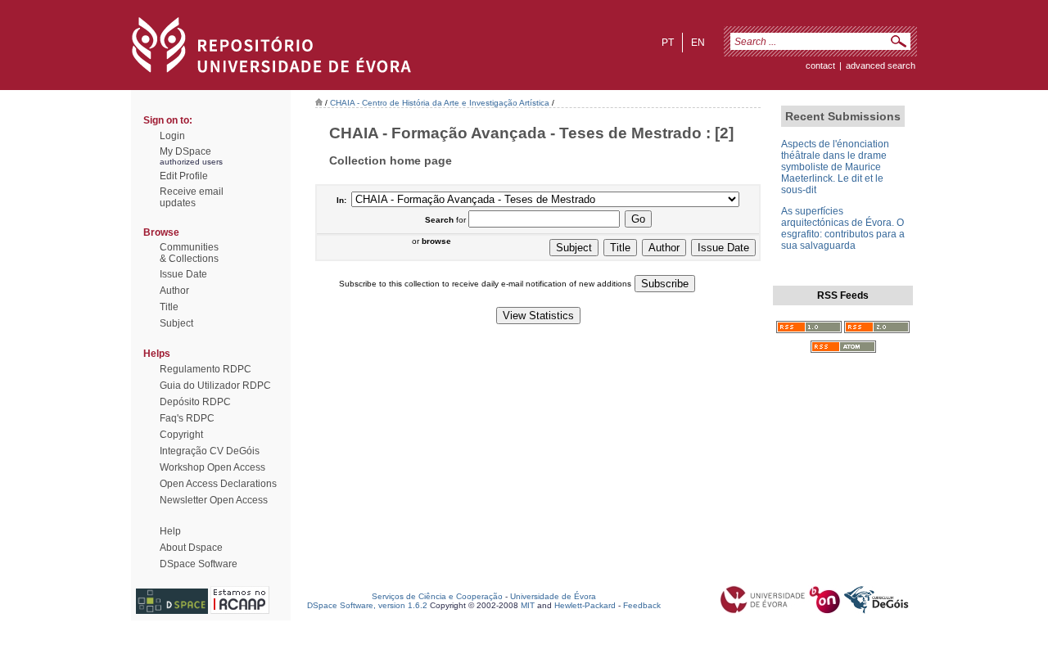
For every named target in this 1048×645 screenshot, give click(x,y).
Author (174, 290)
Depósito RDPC (195, 402)
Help (170, 531)
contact (820, 65)
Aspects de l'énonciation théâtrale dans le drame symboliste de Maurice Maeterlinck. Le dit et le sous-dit (835, 167)
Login (172, 136)
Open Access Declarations (218, 483)
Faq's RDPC (187, 418)
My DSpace (185, 151)
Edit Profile (184, 176)
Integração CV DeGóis (210, 451)
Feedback (642, 605)
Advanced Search (880, 65)
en (698, 42)
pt (668, 42)
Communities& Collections (189, 252)
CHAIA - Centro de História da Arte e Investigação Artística (439, 102)
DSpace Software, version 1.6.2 (367, 605)
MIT (528, 605)
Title (169, 307)
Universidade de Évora (553, 596)
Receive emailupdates (192, 197)
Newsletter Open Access (214, 500)
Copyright (181, 434)
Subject (176, 323)
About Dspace (191, 547)
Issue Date (183, 274)
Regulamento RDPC (205, 369)
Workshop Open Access (212, 467)
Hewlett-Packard (585, 605)
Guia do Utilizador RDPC (215, 385)
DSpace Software (198, 564)
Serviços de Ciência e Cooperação (437, 596)
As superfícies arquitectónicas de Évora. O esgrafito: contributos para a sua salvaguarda (843, 228)
